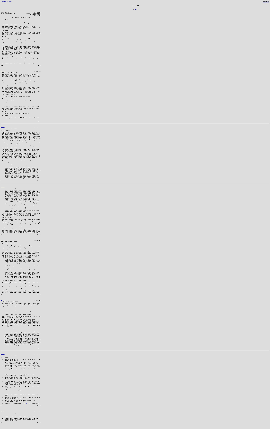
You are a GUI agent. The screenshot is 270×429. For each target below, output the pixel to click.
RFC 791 (26, 403)
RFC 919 (2, 71)
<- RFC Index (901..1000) (6, 1)
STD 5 (136, 9)
